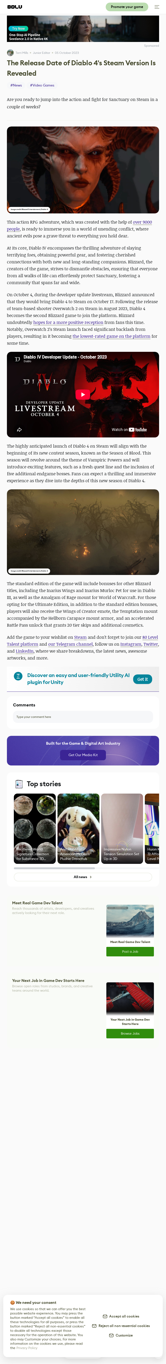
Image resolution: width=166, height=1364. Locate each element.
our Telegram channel (70, 644)
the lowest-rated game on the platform (111, 336)
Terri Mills (22, 53)
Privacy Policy (26, 1348)
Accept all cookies (123, 1316)
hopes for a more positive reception (68, 322)
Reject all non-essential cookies (123, 1326)
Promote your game (127, 7)
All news (80, 877)
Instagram (130, 644)
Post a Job (130, 951)
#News (16, 85)
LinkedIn (25, 651)
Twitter (151, 644)
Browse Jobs (130, 1033)
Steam (80, 637)
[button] (83, 169)
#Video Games (42, 85)
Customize (123, 1335)
